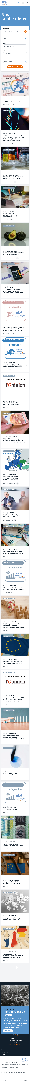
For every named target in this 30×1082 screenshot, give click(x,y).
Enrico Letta (5, 520)
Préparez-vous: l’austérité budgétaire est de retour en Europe (13, 845)
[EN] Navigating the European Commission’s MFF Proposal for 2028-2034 (11, 215)
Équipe (3, 1054)
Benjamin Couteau (12, 369)
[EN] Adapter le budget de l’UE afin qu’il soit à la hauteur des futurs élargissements (11, 478)
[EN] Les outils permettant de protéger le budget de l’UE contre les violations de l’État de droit (12, 881)
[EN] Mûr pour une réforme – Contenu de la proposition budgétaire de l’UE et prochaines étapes (13, 252)
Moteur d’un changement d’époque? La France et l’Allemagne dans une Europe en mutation (13, 955)
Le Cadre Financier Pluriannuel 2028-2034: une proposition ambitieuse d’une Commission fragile (13, 291)
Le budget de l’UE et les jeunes (11, 101)
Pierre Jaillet (11, 143)
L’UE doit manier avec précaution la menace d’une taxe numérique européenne (11, 402)
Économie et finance (9, 110)
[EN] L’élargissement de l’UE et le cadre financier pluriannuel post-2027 (14, 662)
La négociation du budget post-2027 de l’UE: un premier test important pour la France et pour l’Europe (13, 699)
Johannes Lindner (12, 258)
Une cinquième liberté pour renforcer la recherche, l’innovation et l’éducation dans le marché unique (13, 328)
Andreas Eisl (5, 592)
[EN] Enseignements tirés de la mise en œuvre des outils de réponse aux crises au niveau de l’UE (13, 625)
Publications (4, 1052)
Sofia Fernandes (6, 104)
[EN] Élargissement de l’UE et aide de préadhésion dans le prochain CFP (13, 552)
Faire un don (8, 1030)
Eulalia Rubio (12, 104)
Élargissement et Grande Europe (12, 339)
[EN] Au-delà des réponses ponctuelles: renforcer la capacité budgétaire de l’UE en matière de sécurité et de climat (14, 440)
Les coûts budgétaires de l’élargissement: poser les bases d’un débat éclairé (15, 366)
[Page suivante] (17, 967)
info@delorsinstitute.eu (14, 1045)
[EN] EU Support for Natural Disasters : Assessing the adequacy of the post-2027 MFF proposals (13, 176)
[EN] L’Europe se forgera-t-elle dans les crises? (10, 774)
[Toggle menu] (27, 2)
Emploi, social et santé (9, 75)
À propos (3, 1050)
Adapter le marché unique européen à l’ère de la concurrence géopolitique (13, 588)
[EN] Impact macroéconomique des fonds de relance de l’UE (12, 919)
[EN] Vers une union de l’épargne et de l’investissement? (12, 516)
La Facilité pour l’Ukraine (10, 809)
